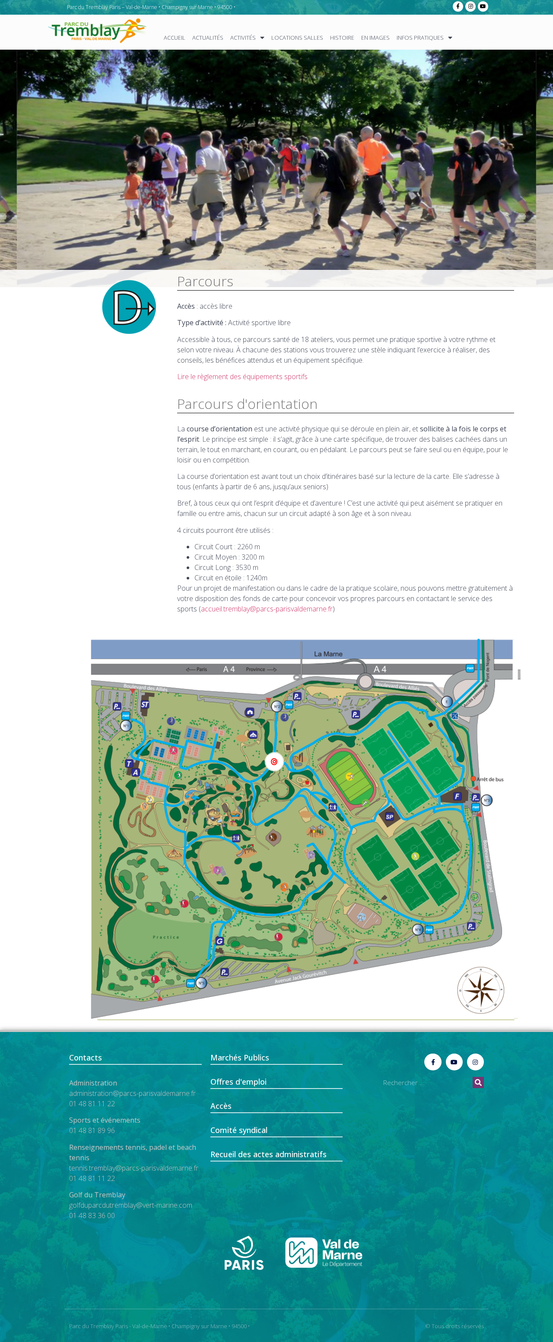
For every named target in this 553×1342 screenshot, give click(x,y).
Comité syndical (238, 1130)
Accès (221, 1106)
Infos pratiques (420, 37)
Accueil (174, 37)
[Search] (478, 1082)
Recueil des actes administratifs (268, 1154)
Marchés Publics (239, 1057)
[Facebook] (458, 6)
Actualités (207, 37)
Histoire (342, 37)
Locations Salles (297, 37)
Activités (243, 37)
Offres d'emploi (238, 1081)
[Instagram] (470, 6)
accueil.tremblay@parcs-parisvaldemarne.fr (267, 609)
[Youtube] (483, 6)
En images (375, 37)
